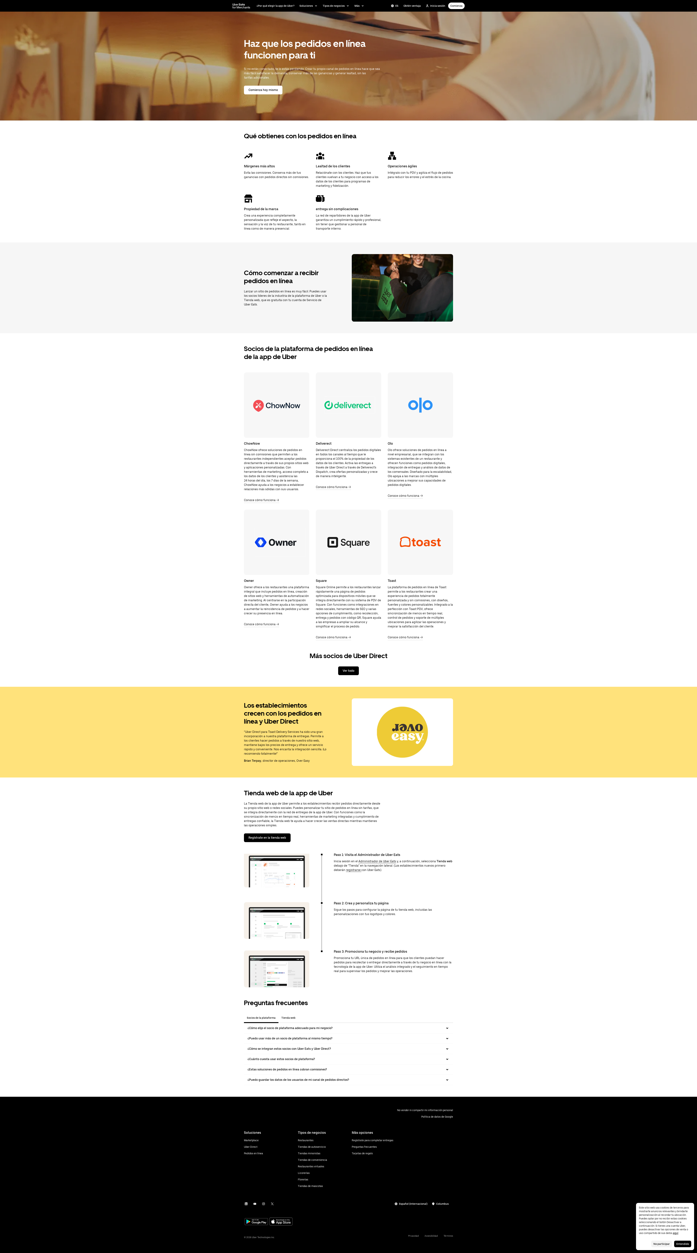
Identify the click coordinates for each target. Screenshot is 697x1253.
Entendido (682, 1243)
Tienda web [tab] (288, 1017)
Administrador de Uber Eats (377, 861)
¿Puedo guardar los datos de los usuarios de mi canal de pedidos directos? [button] (298, 1079)
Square (321, 581)
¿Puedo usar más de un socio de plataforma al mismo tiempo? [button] (290, 1038)
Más (357, 5)
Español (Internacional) (413, 1203)
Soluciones (306, 5)
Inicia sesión (437, 5)
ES (396, 5)
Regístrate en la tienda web (267, 837)
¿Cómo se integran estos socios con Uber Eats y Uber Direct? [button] (289, 1048)
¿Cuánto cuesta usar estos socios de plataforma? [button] (281, 1059)
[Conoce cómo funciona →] (276, 405)
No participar (661, 1243)
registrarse (353, 870)
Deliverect (323, 443)
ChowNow (252, 443)
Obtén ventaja (412, 5)
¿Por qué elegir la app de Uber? (275, 5)
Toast (392, 581)
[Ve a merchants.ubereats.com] (241, 5)
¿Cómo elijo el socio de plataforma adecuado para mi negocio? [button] (290, 1028)
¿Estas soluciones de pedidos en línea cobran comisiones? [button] (287, 1069)
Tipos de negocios (334, 5)
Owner (249, 581)
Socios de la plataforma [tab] (261, 1017)
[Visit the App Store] (281, 1222)
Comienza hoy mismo (263, 90)
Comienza (456, 5)
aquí (675, 1233)
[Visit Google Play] (256, 1222)
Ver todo (348, 670)
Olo (390, 443)
